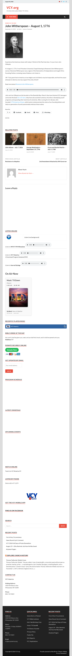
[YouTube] (59, 1)
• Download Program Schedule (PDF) (16, 257)
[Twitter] (64, 1)
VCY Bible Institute (33, 619)
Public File (30, 635)
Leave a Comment (27, 29)
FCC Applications (32, 641)
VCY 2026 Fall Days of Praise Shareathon (18, 543)
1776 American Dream (17, 102)
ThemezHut (63, 653)
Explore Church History (17, 555)
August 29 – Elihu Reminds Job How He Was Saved (21, 546)
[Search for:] (36, 526)
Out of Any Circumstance (13, 537)
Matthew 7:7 (9, 339)
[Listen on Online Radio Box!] (65, 326)
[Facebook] (62, 1)
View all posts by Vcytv (26, 173)
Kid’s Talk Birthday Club (34, 622)
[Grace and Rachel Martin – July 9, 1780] (57, 145)
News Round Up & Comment (15, 540)
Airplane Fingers (11, 549)
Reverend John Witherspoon (24, 84)
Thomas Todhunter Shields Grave (16, 560)
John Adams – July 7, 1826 (14, 147)
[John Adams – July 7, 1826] (14, 145)
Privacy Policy (31, 632)
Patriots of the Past (10, 23)
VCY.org (13, 7)
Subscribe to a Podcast (34, 616)
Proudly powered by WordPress (48, 651)
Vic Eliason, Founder (33, 628)
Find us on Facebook (14, 510)
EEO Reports (31, 638)
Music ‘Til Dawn (32, 625)
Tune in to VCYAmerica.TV (13, 471)
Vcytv (20, 29)
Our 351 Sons (21, 97)
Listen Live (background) (31, 237)
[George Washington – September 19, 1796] (36, 145)
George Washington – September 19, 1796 (34, 148)
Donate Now (12, 350)
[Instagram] (66, 1)
